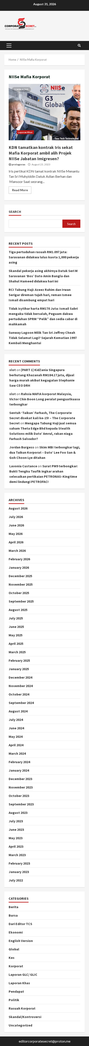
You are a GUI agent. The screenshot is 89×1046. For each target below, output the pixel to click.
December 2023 (20, 779)
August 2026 (18, 508)
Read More (20, 190)
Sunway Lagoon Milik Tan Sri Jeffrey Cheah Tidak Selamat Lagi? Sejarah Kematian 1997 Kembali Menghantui (43, 337)
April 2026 (16, 542)
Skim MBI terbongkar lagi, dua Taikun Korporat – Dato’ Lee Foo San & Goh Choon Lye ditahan (44, 452)
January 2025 (19, 669)
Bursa (13, 915)
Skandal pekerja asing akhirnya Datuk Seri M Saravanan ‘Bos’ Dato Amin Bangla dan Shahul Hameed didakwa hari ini (43, 276)
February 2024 (19, 762)
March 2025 (17, 652)
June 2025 (16, 626)
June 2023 (16, 829)
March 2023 (17, 855)
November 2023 (21, 787)
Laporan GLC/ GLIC (23, 974)
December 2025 (20, 576)
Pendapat (16, 991)
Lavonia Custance (23, 466)
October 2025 (19, 593)
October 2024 (19, 694)
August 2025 (18, 610)
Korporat (16, 966)
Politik (14, 1000)
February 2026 (19, 559)
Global (14, 949)
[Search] (79, 45)
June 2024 (16, 728)
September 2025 (21, 601)
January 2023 (19, 872)
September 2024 (21, 703)
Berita (13, 907)
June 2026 (16, 525)
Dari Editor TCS (20, 924)
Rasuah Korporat (22, 1008)
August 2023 (18, 812)
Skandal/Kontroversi (25, 1017)
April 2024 (16, 745)
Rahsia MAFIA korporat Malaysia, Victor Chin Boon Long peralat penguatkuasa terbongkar (44, 399)
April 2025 (16, 643)
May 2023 (15, 838)
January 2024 (19, 770)
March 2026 (17, 550)
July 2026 (16, 517)
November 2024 (21, 686)
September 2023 (21, 804)
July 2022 (16, 880)
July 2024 (16, 719)
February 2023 (19, 863)
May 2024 (15, 736)
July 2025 (16, 618)
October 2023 (19, 795)
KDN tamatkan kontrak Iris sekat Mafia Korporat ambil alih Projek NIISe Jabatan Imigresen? (44, 112)
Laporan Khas (25, 132)
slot (12, 370)
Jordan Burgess (21, 447)
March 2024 (17, 753)
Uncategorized (20, 1025)
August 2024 (18, 711)
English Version (21, 940)
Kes (11, 957)
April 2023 (16, 846)
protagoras (18, 164)
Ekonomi (16, 932)
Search (15, 212)
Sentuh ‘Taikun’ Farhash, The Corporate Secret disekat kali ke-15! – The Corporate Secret (42, 418)
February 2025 (19, 660)
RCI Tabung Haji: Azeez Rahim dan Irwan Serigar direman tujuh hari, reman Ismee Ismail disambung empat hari (40, 294)
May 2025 (15, 635)
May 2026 (15, 533)
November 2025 (21, 584)
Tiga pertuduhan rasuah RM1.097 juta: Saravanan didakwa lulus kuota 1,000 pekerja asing (44, 257)
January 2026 (19, 567)
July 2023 (16, 821)
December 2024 (20, 677)
